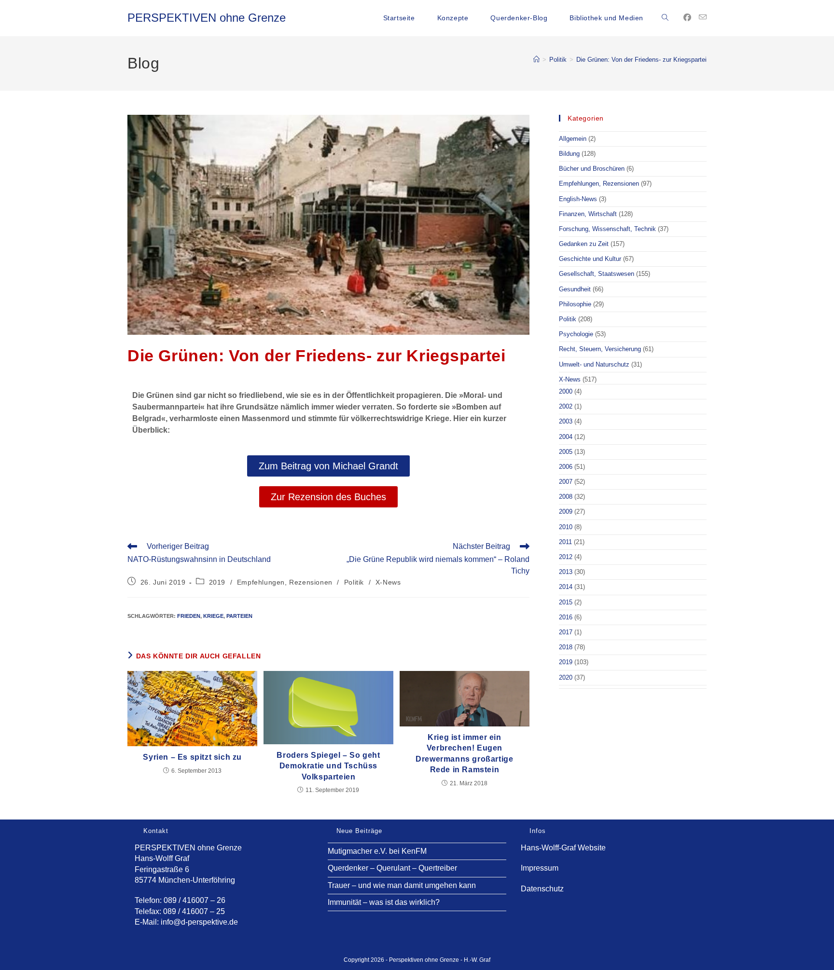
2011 (565, 542)
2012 (565, 556)
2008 (565, 496)
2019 (217, 582)
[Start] (536, 59)
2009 (565, 511)
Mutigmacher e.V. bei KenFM (377, 851)
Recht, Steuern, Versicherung (600, 349)
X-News (388, 582)
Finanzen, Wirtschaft (588, 214)
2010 (565, 527)
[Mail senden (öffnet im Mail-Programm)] (702, 17)
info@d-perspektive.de (199, 922)
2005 (565, 451)
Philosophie (575, 304)
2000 (565, 391)
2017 (565, 632)
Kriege (213, 616)
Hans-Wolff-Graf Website (563, 848)
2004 (565, 436)
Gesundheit (575, 289)
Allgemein (572, 138)
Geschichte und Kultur (590, 258)
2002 (565, 406)
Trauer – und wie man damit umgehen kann (402, 885)
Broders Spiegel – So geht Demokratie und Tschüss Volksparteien (328, 766)
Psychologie (576, 334)
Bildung (569, 153)
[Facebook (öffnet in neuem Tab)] (687, 18)
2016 (565, 617)
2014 (565, 586)
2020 (565, 677)
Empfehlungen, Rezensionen (285, 582)
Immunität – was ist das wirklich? (384, 902)
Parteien (239, 616)
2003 (565, 421)
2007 (565, 481)
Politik (354, 582)
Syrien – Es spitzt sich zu (192, 757)
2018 (565, 647)
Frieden (188, 616)
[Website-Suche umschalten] (665, 18)
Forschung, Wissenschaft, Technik (607, 228)
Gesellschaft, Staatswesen (596, 273)
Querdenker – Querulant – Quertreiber (392, 868)
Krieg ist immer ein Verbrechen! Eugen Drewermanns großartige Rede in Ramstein (464, 753)
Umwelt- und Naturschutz (594, 364)
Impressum (539, 868)
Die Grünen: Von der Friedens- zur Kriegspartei (641, 59)
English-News (578, 199)
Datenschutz (542, 889)
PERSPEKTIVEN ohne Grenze (206, 17)
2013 (565, 571)
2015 (565, 602)
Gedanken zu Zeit (584, 243)
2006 (565, 466)
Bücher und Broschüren (592, 168)
